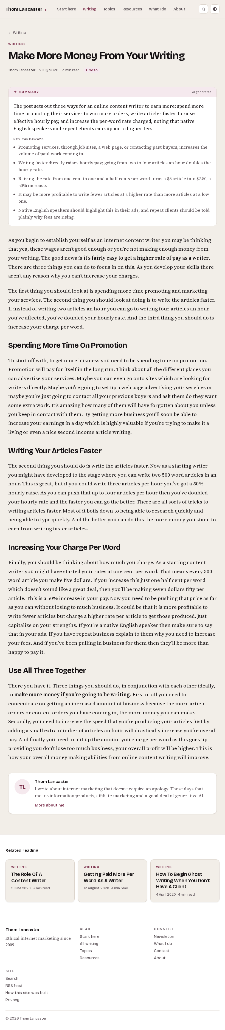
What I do (157, 9)
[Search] (203, 9)
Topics (109, 9)
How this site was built (26, 993)
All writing (89, 943)
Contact (162, 951)
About (179, 9)
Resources (132, 9)
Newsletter (164, 936)
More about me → (52, 805)
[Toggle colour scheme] (215, 9)
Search (11, 978)
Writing (89, 9)
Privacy (12, 1000)
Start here (66, 9)
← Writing (17, 32)
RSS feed (13, 985)
